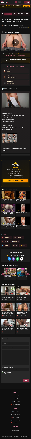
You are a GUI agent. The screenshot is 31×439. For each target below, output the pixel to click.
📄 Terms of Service (15, 414)
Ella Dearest (17, 237)
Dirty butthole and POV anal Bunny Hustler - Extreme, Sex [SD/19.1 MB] (22, 226)
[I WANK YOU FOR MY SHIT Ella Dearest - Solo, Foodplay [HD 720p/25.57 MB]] (23, 290)
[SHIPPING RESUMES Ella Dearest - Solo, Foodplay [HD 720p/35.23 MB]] (8, 307)
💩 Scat (4, 241)
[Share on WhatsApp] (17, 259)
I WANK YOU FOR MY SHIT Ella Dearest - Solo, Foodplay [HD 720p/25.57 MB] (22, 296)
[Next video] (28, 274)
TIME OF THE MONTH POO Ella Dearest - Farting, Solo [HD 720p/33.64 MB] (7, 296)
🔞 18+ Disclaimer (15, 417)
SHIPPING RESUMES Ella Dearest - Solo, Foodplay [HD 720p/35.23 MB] (7, 313)
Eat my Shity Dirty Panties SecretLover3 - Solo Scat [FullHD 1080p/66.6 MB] (7, 200)
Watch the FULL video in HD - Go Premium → (15, 55)
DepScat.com (8, 13)
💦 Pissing (5, 245)
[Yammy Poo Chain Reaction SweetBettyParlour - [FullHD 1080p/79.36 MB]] (8, 208)
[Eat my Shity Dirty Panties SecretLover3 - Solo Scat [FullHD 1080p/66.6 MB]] (8, 195)
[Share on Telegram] (9, 259)
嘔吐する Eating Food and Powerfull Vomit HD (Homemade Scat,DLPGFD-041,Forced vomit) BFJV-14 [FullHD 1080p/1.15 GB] (21, 200)
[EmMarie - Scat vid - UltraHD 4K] (23, 208)
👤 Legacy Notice (16, 401)
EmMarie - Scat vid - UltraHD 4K (22, 212)
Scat (15, 13)
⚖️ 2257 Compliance (15, 420)
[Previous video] (2, 274)
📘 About (15, 398)
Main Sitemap (15, 430)
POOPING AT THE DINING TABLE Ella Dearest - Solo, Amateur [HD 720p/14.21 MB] (7, 329)
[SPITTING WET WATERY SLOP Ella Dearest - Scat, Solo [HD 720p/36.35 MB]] (23, 307)
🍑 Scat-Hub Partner (15, 404)
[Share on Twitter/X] (21, 259)
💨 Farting (14, 241)
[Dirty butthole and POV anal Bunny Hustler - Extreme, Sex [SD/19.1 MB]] (23, 221)
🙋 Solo (23, 245)
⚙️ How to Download (15, 395)
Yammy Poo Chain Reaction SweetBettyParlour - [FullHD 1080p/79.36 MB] (7, 213)
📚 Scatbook (5, 237)
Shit (14, 245)
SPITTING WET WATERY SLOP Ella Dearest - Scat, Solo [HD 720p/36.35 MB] (22, 313)
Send (26, 380)
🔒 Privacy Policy (15, 411)
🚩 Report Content (15, 422)
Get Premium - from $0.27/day (15, 180)
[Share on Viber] (13, 259)
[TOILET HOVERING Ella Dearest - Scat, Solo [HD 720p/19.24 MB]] (23, 323)
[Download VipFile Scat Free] (6, 2)
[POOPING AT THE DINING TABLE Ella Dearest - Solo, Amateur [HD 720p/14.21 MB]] (8, 323)
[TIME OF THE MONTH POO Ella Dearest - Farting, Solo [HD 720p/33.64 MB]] (8, 290)
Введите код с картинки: (8, 367)
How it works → (15, 185)
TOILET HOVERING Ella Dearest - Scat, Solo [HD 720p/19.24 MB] (22, 329)
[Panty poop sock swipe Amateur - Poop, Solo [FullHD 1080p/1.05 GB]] (8, 221)
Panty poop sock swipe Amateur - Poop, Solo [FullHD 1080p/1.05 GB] (8, 226)
